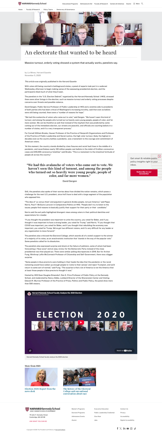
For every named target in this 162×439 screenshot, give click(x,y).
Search (142, 4)
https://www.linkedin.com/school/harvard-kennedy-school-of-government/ (124, 428)
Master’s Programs (78, 409)
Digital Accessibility (127, 420)
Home (20, 9)
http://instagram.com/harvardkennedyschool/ (131, 428)
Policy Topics (48, 9)
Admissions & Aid (86, 4)
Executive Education (101, 409)
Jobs (95, 420)
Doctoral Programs (78, 413)
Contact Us (124, 409)
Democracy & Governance (66, 9)
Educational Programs (70, 4)
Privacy (123, 413)
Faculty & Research (101, 4)
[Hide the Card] (159, 156)
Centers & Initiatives (117, 4)
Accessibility (124, 416)
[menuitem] (70, 4)
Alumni (128, 4)
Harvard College (60, 429)
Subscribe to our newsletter (143, 173)
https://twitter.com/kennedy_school (121, 428)
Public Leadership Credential (104, 413)
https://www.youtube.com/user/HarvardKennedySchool (128, 428)
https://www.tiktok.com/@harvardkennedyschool (135, 428)
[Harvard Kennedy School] (33, 3)
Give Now (97, 416)
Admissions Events (78, 416)
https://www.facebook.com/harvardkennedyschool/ (117, 428)
